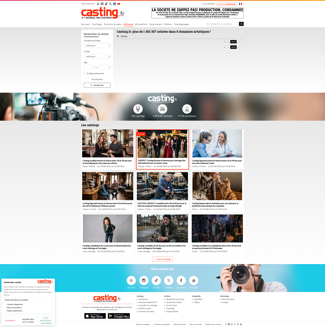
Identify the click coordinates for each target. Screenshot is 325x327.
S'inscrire (227, 4)
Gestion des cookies (213, 324)
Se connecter (209, 4)
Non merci (10, 320)
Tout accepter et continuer (46, 320)
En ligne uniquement (95, 73)
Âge (85, 62)
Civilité (87, 51)
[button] (241, 4)
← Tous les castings (162, 259)
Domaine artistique (92, 40)
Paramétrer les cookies (28, 320)
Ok (241, 23)
